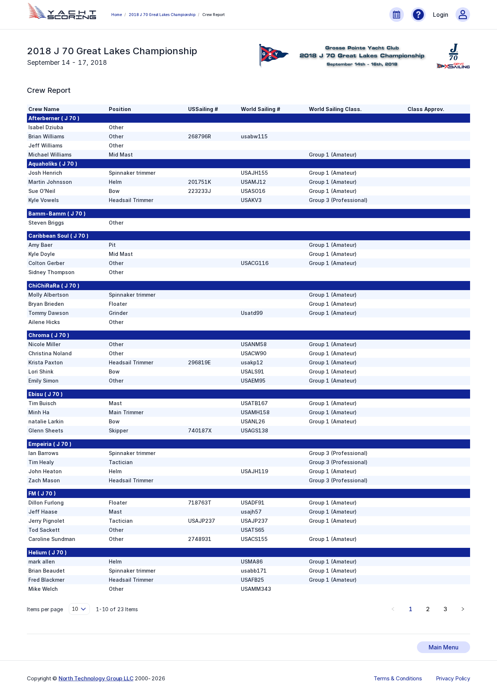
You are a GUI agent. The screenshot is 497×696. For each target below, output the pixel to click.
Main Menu (443, 647)
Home (116, 14)
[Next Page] (463, 609)
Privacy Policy (453, 678)
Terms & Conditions (398, 678)
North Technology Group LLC (96, 678)
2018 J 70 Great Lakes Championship (162, 14)
